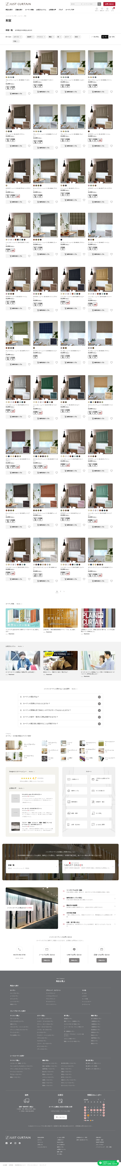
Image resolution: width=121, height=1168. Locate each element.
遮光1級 (8, 196)
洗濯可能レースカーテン (48, 1068)
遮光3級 (35, 85)
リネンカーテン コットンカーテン (19, 1027)
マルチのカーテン (41, 1040)
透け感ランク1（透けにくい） (93, 1063)
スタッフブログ (99, 1144)
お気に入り (102, 10)
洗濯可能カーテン (95, 1038)
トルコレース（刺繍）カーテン (18, 1063)
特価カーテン (13, 1004)
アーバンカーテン (14, 1032)
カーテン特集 (29, 9)
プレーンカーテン (14, 1018)
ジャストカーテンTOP (11, 16)
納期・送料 (59, 1151)
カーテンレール (86, 1004)
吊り (106, 36)
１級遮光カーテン (95, 1021)
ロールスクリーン (50, 1001)
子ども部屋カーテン (15, 1035)
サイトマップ (43, 1165)
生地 (113, 36)
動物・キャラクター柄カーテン (72, 1041)
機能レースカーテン (15, 1077)
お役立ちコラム (41, 9)
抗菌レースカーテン (47, 1080)
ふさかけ (84, 996)
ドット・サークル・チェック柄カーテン (74, 1027)
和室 (25, 16)
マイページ (40, 1142)
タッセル (84, 993)
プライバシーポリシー (32, 1165)
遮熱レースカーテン (47, 1074)
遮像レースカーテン (47, 1085)
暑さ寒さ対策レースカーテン (68, 1063)
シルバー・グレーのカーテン (44, 1043)
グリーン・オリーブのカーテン (45, 1024)
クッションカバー (86, 1001)
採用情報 (11, 1165)
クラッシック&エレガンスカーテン (19, 1029)
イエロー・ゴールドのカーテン (45, 1021)
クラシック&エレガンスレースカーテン (20, 1068)
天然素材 (35, 575)
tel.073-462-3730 (19, 955)
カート (112, 9)
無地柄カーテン (68, 1018)
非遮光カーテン (95, 1032)
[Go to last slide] (102, 1099)
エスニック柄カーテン (70, 1038)
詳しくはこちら (60, 1117)
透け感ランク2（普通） (92, 1066)
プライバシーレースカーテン (49, 1063)
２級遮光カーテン (95, 1024)
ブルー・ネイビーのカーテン (44, 1027)
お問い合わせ (109, 4)
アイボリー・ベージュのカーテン (45, 1035)
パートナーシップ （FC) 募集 (104, 1147)
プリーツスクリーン (51, 1004)
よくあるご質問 (60, 1137)
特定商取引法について (20, 1165)
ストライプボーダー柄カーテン (72, 1024)
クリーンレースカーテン (67, 1066)
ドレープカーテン (14, 993)
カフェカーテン (14, 998)
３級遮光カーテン (95, 1027)
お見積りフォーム (61, 1149)
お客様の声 (52, 9)
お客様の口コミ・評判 (81, 1137)
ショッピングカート (42, 1147)
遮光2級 (8, 87)
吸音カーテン (94, 1043)
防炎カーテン (94, 1035)
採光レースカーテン (66, 1074)
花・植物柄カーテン (69, 1031)
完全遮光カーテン (95, 1029)
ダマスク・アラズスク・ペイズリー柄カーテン (74, 1035)
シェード (20, 16)
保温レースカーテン (47, 1082)
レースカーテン (14, 996)
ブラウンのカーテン (42, 1038)
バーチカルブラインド (52, 996)
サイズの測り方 (60, 1144)
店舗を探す (18, 9)
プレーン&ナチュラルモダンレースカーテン (21, 1066)
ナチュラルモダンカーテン (17, 1021)
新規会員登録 (41, 1137)
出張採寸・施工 (99, 1139)
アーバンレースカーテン (16, 1071)
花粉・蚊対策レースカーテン (49, 1066)
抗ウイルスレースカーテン (68, 1085)
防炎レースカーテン (66, 1068)
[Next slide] (104, 1099)
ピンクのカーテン (41, 1032)
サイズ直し (59, 1154)
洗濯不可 (40, 575)
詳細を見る (47, 960)
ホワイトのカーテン (42, 1046)
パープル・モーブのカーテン (44, 1029)
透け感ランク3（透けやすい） (93, 1068)
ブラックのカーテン (42, 1049)
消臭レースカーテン (66, 1071)
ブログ (61, 9)
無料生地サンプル (17, 93)
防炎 (100, 140)
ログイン (107, 10)
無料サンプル (60, 1147)
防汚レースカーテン (66, 1077)
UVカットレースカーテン (67, 1082)
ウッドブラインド (50, 993)
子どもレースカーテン (16, 1074)
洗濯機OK (13, 87)
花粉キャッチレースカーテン (68, 1080)
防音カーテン (94, 1040)
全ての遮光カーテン (96, 1018)
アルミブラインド (50, 998)
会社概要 (5, 1165)
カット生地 (85, 998)
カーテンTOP (70, 9)
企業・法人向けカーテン (82, 1139)
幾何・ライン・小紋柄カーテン (72, 1021)
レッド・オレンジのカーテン (44, 1018)
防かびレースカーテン (48, 1071)
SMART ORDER (100, 1142)
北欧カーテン (13, 1024)
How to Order (60, 1142)
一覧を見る (18, 603)
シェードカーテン (14, 1001)
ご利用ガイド (60, 1139)
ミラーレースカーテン (48, 1077)
